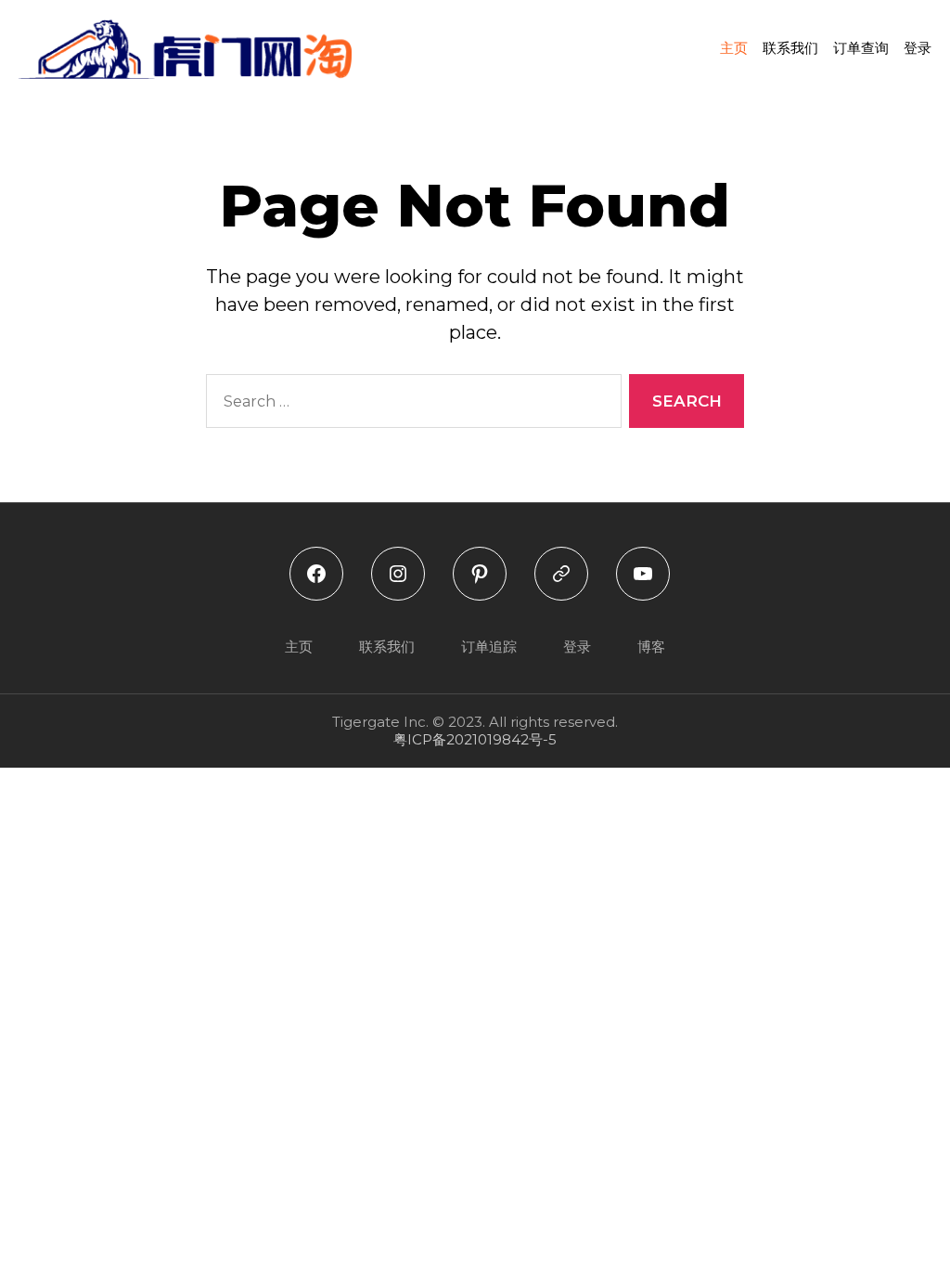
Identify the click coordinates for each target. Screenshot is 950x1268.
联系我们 (790, 48)
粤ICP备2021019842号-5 (475, 739)
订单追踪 (489, 646)
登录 (917, 48)
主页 (734, 48)
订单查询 (861, 48)
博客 (651, 646)
